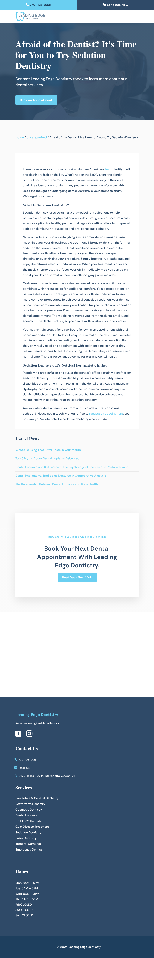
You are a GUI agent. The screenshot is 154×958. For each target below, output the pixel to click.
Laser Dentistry (26, 838)
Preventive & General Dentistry (36, 798)
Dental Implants (26, 815)
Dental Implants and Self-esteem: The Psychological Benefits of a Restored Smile (71, 467)
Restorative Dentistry (30, 804)
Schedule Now (117, 5)
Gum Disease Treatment (32, 827)
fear (108, 169)
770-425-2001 (40, 5)
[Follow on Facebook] (18, 734)
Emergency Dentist (28, 849)
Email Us (24, 767)
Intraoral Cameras (28, 844)
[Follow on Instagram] (29, 733)
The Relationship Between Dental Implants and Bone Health (56, 484)
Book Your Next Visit (77, 577)
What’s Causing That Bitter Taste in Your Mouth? (48, 450)
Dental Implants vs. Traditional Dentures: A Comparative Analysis (60, 476)
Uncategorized (36, 137)
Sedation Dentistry (28, 832)
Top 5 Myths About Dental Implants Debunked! (47, 458)
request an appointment (106, 414)
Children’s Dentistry (29, 821)
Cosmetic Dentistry (29, 810)
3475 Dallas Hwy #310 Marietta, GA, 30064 (46, 775)
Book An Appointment (36, 100)
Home (19, 137)
